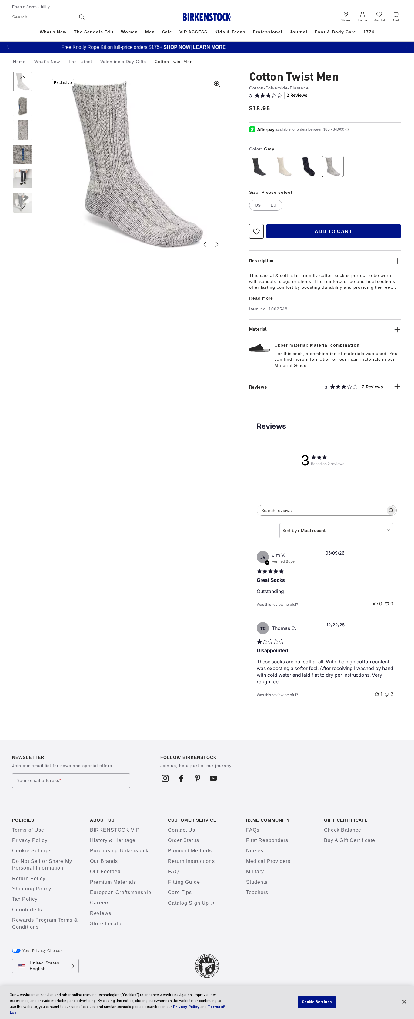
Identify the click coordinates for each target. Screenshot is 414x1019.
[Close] (404, 1001)
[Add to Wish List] (256, 231)
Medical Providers (268, 861)
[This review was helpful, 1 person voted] (377, 694)
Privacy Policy (30, 840)
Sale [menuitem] (167, 31)
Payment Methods (190, 850)
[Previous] (22, 81)
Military (255, 871)
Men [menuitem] (150, 31)
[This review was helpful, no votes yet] (375, 604)
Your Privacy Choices (42, 951)
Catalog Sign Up (188, 903)
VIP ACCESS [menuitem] (193, 31)
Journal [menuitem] (299, 31)
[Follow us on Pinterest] (197, 778)
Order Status (183, 840)
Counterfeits (27, 909)
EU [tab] (273, 205)
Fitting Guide (184, 882)
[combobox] (336, 530)
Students (257, 882)
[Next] (22, 203)
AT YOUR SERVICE (355, 47)
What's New (48, 61)
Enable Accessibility (31, 7)
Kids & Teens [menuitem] (230, 31)
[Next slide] (217, 244)
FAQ (173, 871)
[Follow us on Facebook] (181, 778)
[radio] (260, 166)
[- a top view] (22, 106)
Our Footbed (105, 871)
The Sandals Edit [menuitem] (94, 31)
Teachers (257, 892)
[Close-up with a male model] (22, 178)
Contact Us (181, 830)
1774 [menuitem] (368, 31)
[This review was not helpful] (387, 694)
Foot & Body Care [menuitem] (335, 31)
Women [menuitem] (129, 31)
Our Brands (104, 861)
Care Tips (180, 892)
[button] (8, 46)
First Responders (267, 840)
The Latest (81, 61)
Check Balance (343, 830)
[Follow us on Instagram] (165, 778)
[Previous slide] (205, 244)
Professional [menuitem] (267, 31)
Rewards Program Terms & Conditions (45, 923)
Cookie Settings (32, 850)
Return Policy (29, 878)
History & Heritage (112, 840)
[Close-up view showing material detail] (22, 130)
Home (20, 61)
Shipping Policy (31, 888)
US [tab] (258, 205)
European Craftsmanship (120, 892)
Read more (261, 298)
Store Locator (106, 923)
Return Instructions (191, 861)
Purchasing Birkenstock (119, 850)
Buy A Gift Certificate (350, 840)
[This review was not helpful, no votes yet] (387, 604)
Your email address (39, 780)
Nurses (255, 850)
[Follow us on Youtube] (214, 778)
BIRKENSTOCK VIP (115, 830)
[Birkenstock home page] (207, 17)
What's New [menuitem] (53, 31)
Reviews (100, 913)
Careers (100, 902)
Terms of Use (28, 830)
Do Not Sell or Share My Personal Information (42, 864)
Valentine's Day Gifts (124, 61)
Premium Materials (113, 882)
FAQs (252, 830)
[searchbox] (321, 510)
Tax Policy (25, 899)
